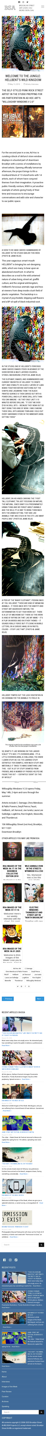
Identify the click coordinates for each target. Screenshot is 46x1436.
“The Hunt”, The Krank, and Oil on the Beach (17, 1164)
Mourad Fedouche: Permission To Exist (15, 1227)
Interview (35, 84)
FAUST (6, 974)
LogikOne (25, 977)
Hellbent (15, 974)
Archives (5, 1401)
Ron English (37, 977)
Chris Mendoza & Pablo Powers (17, 971)
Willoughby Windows (33, 981)
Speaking (5, 1406)
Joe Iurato (37, 974)
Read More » (6, 1045)
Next (39, 999)
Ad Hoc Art (17, 968)
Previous (8, 999)
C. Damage (28, 968)
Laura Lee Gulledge (11, 977)
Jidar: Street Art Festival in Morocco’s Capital (18, 1132)
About (4, 1377)
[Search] (41, 1245)
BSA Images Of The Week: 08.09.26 (13, 1195)
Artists (28, 84)
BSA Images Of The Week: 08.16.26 (13, 1100)
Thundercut (19, 981)
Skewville (8, 981)
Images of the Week (9, 1387)
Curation (5, 1397)
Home (4, 1372)
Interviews (6, 1382)
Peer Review (7, 1392)
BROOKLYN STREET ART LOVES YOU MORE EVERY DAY (26, 8)
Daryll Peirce (35, 971)
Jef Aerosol (26, 974)
